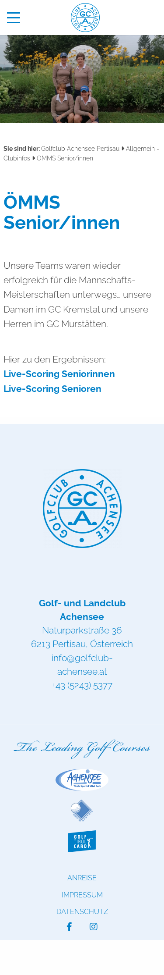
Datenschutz (82, 911)
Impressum (82, 895)
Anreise (82, 878)
